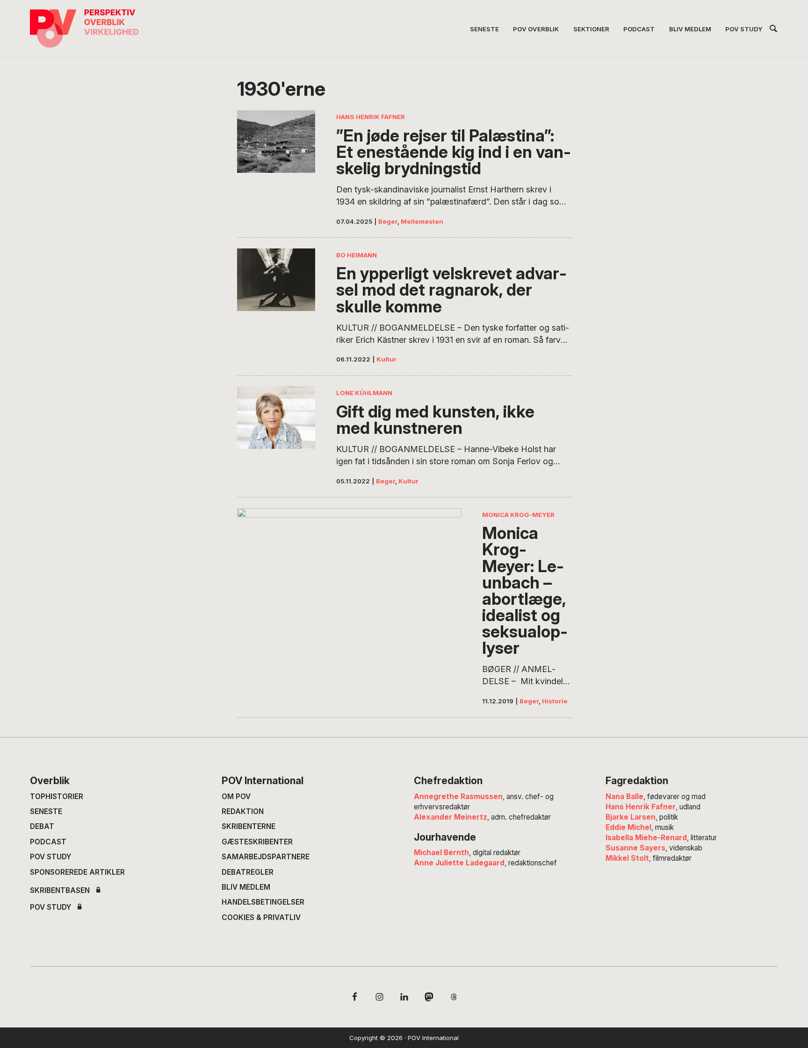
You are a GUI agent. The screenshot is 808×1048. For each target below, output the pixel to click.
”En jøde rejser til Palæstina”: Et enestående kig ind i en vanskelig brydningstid (453, 152)
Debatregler (248, 872)
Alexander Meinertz (450, 817)
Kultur (386, 359)
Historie (555, 701)
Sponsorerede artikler (77, 872)
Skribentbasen (60, 890)
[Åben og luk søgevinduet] (773, 30)
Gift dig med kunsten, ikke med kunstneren (435, 420)
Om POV (236, 796)
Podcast (48, 841)
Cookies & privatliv (261, 917)
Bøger (387, 221)
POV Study (50, 856)
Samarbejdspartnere (266, 856)
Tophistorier (56, 796)
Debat (42, 826)
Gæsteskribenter (257, 841)
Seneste (46, 811)
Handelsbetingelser (263, 902)
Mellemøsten (422, 221)
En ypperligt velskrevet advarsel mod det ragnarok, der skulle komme (451, 290)
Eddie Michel (628, 827)
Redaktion (243, 811)
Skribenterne (248, 826)
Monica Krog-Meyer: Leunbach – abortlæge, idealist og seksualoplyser (525, 590)
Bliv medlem (246, 887)
